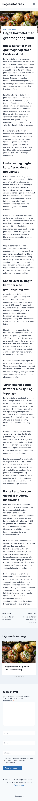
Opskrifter (12, 29)
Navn (7, 733)
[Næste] (32, 658)
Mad (4, 29)
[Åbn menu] (34, 4)
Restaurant (19, 796)
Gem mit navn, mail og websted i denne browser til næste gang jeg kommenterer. (19, 760)
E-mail (7, 743)
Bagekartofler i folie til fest (8, 617)
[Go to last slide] (5, 658)
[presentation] (19, 652)
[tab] (15, 676)
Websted (7, 753)
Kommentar (8, 700)
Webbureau (19, 785)
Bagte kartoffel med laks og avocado (29, 618)
